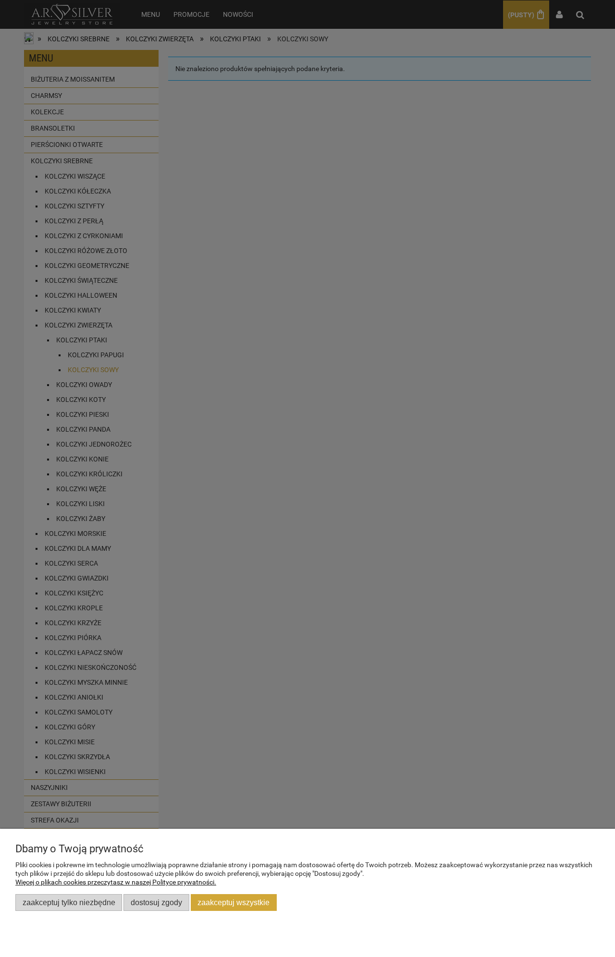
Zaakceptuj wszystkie (233, 902)
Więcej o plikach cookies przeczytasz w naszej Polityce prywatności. (115, 882)
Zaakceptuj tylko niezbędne (69, 902)
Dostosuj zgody (156, 902)
